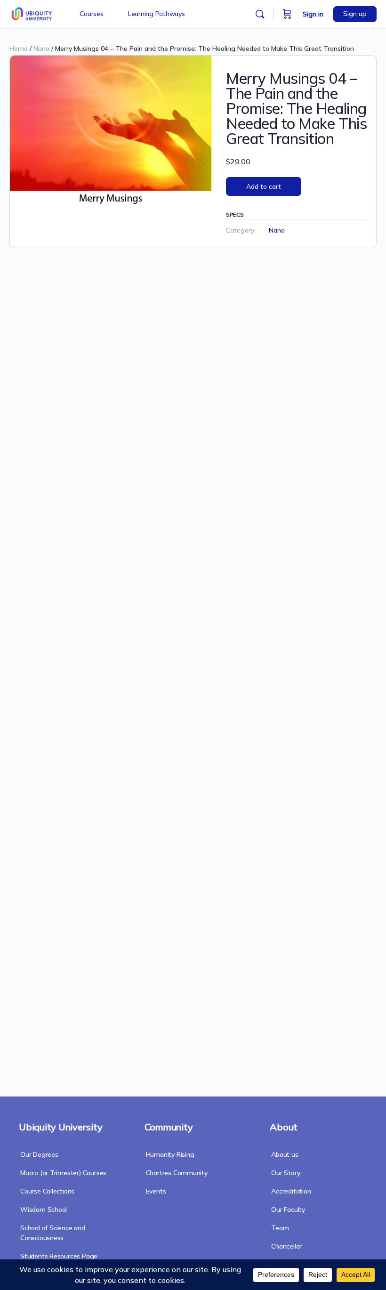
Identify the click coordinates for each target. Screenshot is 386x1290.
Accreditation (291, 1191)
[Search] (259, 14)
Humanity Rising (170, 1154)
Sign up (355, 13)
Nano (41, 48)
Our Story (285, 1173)
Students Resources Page (58, 1256)
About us (284, 1154)
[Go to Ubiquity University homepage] (32, 13)
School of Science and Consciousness (52, 1233)
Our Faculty (288, 1209)
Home (18, 48)
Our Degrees (39, 1154)
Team (280, 1228)
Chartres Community (177, 1173)
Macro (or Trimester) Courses (63, 1173)
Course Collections (47, 1191)
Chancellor (286, 1246)
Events (156, 1191)
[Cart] (287, 14)
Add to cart (263, 186)
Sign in (313, 14)
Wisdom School (43, 1209)
